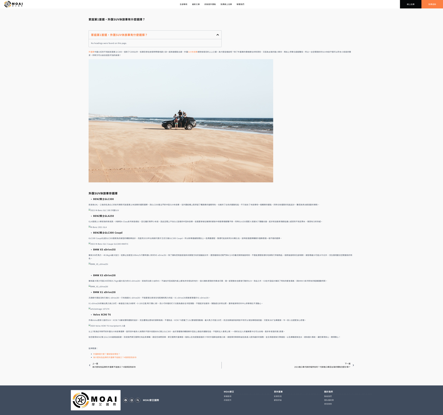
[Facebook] (125, 400)
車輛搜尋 (228, 396)
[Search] (138, 400)
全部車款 (183, 4)
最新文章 (196, 4)
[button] (217, 34)
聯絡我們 (328, 396)
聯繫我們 (240, 4)
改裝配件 (228, 400)
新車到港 (278, 396)
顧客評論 (278, 400)
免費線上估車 (226, 4)
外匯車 (91, 51)
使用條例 (328, 403)
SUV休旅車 (193, 51)
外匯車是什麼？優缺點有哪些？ (106, 354)
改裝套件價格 (210, 4)
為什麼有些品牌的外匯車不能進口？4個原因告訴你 (115, 357)
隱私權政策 (329, 400)
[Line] (131, 400)
